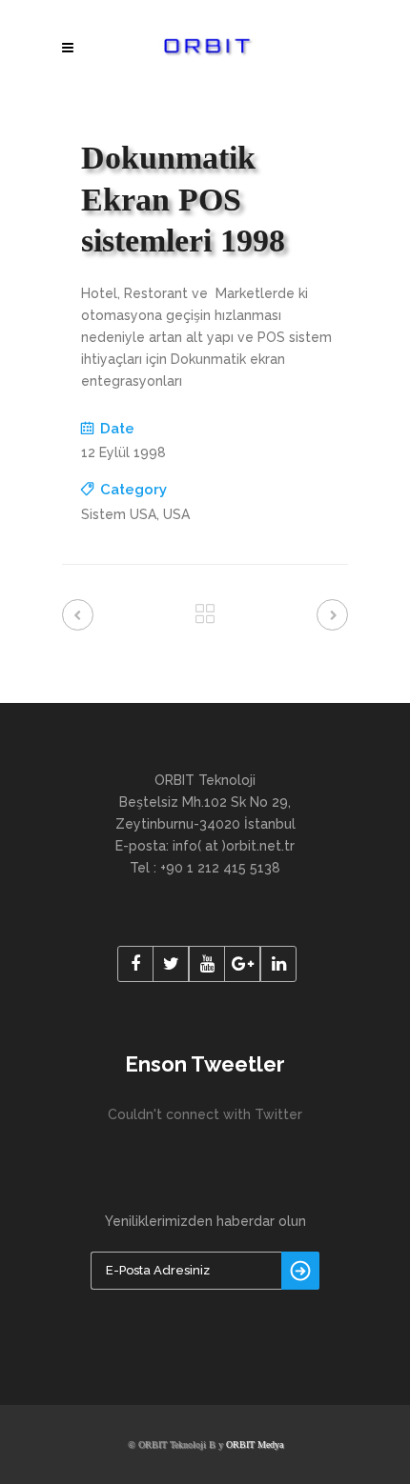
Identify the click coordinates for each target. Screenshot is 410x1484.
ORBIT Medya (254, 1444)
